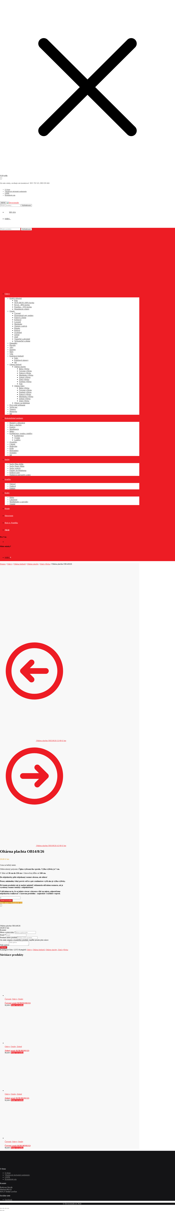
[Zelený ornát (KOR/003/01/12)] (22, 1043)
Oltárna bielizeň (20, 564)
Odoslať (3, 947)
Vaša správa (4, 945)
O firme (7, 189)
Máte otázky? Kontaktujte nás (11, 903)
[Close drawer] (1, 178)
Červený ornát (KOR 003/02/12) (18, 1146)
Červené (8, 999)
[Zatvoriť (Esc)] (8, 1208)
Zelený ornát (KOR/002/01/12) (17, 1098)
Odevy (9, 564)
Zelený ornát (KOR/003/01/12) (17, 1051)
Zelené (19, 1047)
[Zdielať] (6, 1208)
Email (3, 935)
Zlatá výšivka (45, 564)
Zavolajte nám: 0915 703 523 (11, 551)
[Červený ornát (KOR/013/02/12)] (22, 995)
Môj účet (8, 542)
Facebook (8, 1200)
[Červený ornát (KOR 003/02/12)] (22, 1138)
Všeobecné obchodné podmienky (16, 191)
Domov (3, 564)
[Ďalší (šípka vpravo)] (3, 1210)
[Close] (1, 905)
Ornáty (20, 999)
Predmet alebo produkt (8, 937)
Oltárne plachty (33, 564)
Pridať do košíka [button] (17, 1005)
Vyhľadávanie (26, 205)
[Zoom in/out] (1, 1208)
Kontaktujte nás (10, 195)
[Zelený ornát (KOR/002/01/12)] (22, 1091)
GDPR (7, 193)
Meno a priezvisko (7, 932)
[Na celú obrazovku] (3, 1208)
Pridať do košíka (6, 900)
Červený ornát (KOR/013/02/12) (18, 1003)
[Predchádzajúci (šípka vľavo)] (1, 1210)
